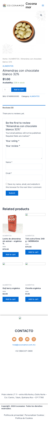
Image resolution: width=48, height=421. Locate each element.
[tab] (24, 107)
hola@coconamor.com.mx (24, 345)
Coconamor (31, 5)
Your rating (12, 141)
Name (9, 162)
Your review (13, 146)
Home (5, 59)
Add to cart (19, 90)
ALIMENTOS (14, 59)
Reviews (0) (8, 108)
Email (9, 173)
